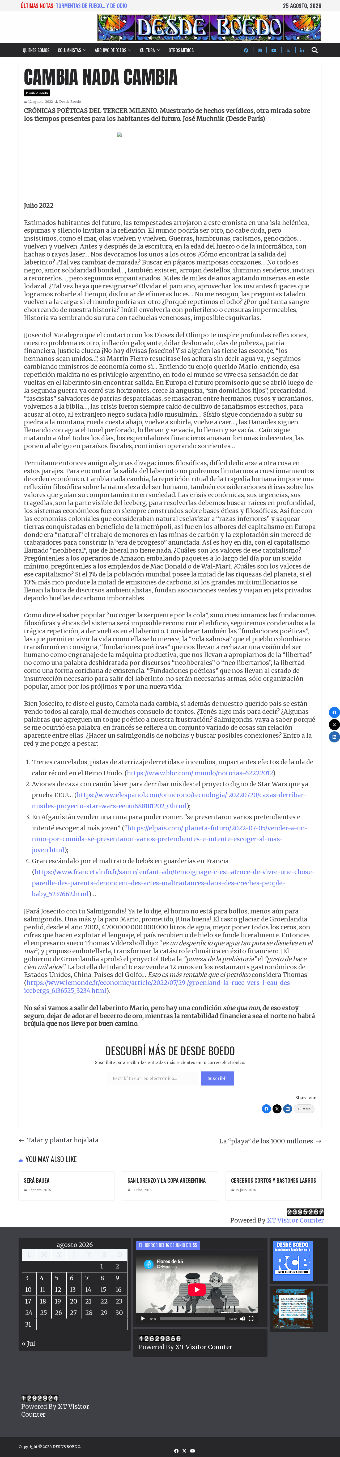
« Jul (28, 1343)
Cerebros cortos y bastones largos (273, 1180)
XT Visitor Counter (295, 1220)
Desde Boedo (70, 102)
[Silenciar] (242, 1318)
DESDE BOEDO (66, 1446)
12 (58, 1289)
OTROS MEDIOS (181, 50)
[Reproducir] (143, 1318)
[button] (83, 50)
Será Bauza (36, 1180)
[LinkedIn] (287, 1108)
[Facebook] (266, 1108)
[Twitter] (277, 1108)
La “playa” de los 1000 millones (266, 1141)
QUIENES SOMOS (36, 50)
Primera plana (37, 93)
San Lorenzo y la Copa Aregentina (167, 1180)
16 (119, 1289)
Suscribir (217, 1078)
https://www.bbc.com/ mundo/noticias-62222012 (200, 773)
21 (88, 1301)
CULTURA (147, 50)
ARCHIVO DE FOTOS (110, 50)
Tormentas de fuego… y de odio (91, 6)
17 (28, 1301)
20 (73, 1301)
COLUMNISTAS (69, 50)
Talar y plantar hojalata (63, 1140)
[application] (197, 1289)
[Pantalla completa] (251, 1318)
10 (28, 1289)
